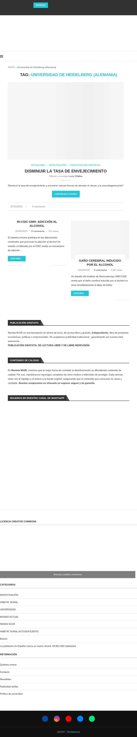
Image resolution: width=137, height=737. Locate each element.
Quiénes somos (8, 664)
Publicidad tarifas (9, 686)
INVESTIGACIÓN (9, 595)
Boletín (3, 638)
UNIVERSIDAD (8, 609)
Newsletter (5, 679)
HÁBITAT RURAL (9, 602)
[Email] (73, 11)
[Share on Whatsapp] (110, 206)
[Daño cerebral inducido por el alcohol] (100, 240)
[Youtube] (68, 11)
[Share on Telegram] (114, 206)
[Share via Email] (123, 206)
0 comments (38, 206)
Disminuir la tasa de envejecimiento (66, 171)
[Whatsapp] (77, 11)
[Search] (135, 56)
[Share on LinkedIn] (107, 206)
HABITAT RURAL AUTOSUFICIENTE (19, 631)
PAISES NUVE (7, 624)
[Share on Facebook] (103, 206)
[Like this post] (99, 206)
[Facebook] (59, 11)
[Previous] (51, 5)
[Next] (55, 5)
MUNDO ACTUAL (9, 616)
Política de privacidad (11, 693)
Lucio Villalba (75, 176)
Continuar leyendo (66, 194)
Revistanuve (73, 731)
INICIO (11, 67)
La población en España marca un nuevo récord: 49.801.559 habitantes (38, 646)
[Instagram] (64, 11)
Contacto (5, 672)
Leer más (15, 258)
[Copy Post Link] (117, 206)
